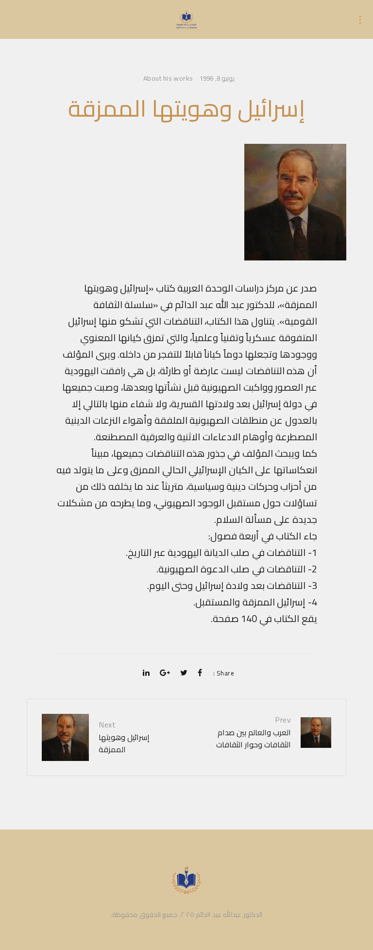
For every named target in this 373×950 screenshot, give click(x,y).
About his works (168, 79)
